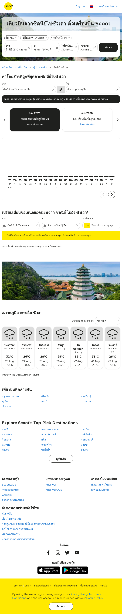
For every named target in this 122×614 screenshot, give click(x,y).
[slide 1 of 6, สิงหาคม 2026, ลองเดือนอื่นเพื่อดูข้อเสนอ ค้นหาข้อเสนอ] (35, 119)
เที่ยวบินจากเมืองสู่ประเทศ (65, 585)
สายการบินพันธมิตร (13, 499)
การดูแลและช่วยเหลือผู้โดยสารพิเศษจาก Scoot (28, 523)
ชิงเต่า (5, 449)
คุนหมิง (6, 444)
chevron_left (4, 120)
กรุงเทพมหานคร (11, 396)
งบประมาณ (88, 218)
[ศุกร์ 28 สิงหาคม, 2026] (35, 176)
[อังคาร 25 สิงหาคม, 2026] (20, 176)
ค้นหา (108, 47)
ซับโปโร (46, 449)
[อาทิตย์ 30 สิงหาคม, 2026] (45, 176)
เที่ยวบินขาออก (68, 45)
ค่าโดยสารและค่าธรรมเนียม (18, 528)
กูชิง (43, 439)
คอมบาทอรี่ (87, 439)
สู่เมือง (27, 585)
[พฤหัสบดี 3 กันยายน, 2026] (66, 176)
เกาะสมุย (86, 401)
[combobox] (27, 90)
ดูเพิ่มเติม (61, 458)
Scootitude (9, 484)
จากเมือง (104, 585)
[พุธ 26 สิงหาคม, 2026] (25, 176)
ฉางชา (84, 444)
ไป (67, 83)
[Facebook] (48, 553)
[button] (34, 37)
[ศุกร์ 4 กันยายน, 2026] (71, 176)
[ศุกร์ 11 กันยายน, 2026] (106, 176)
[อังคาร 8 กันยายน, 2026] (91, 176)
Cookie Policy (94, 598)
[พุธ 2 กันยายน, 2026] (61, 176)
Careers (7, 494)
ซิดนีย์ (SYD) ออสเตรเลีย (16, 49)
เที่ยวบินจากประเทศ (88, 585)
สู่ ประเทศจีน (40, 67)
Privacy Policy (79, 594)
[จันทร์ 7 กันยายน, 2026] (86, 176)
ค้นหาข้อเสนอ (35, 124)
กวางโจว (7, 434)
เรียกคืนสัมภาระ (11, 534)
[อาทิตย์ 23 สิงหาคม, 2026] (10, 176)
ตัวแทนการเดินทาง (101, 484)
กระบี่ (44, 401)
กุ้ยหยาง (6, 439)
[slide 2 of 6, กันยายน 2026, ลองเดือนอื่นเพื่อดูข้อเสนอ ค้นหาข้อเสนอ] (87, 119)
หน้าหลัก (7, 67)
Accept (61, 606)
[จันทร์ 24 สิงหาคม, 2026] (15, 176)
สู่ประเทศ (18, 585)
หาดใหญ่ (86, 396)
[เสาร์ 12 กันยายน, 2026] (111, 176)
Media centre (10, 489)
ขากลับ (85, 45)
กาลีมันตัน (86, 434)
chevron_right (117, 120)
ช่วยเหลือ (7, 513)
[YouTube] (77, 553)
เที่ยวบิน (22, 67)
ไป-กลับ (10, 37)
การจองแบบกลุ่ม (100, 489)
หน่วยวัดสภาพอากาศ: (83, 320)
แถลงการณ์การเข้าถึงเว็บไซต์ (18, 539)
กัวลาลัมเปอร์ (48, 434)
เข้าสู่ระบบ (80, 6)
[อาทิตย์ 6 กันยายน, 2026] (81, 176)
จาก (8, 45)
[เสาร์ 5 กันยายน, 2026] (76, 176)
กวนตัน (85, 429)
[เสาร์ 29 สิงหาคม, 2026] (40, 176)
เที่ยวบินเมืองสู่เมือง (42, 585)
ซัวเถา (84, 449)
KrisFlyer (50, 484)
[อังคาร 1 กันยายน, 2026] (56, 176)
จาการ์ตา (46, 444)
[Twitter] (67, 553)
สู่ (35, 45)
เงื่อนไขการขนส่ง (11, 518)
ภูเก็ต (5, 401)
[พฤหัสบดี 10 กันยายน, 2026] (101, 176)
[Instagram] (58, 553)
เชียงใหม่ (46, 396)
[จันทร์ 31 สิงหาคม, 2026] (50, 176)
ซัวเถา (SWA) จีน (43, 49)
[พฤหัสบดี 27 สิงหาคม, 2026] (30, 176)
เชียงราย (6, 406)
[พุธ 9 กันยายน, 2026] (96, 176)
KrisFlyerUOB (53, 489)
